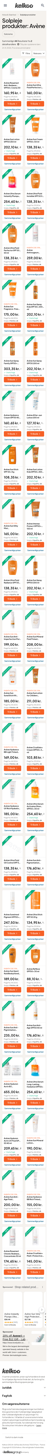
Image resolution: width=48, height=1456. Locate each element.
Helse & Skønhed (9, 15)
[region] (24, 34)
